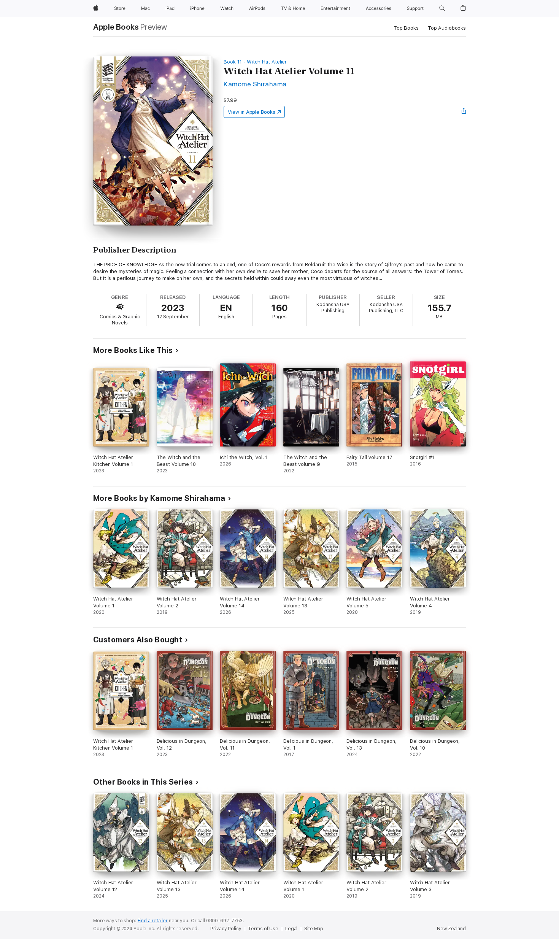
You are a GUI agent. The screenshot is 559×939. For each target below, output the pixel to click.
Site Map (313, 928)
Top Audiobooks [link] (447, 28)
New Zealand (451, 928)
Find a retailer (153, 920)
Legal (291, 928)
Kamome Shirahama (255, 84)
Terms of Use (263, 928)
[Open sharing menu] (463, 111)
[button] (442, 8)
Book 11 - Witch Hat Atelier (255, 62)
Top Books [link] (406, 28)
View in (251, 112)
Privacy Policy (225, 928)
